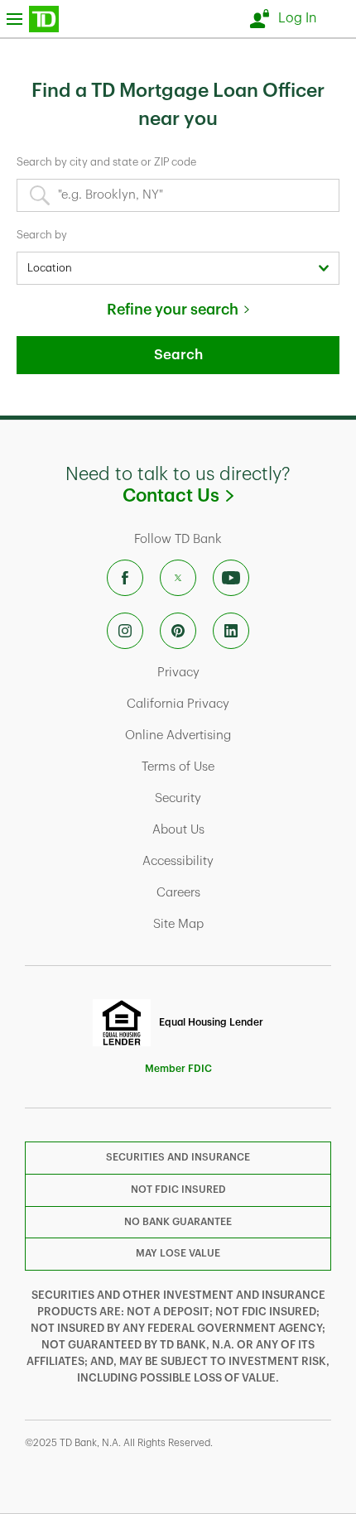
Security (243, 798)
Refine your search (172, 309)
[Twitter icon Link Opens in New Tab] (178, 578)
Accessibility (238, 861)
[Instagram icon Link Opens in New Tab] (125, 631)
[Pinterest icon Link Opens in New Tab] (178, 631)
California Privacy (231, 703)
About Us (243, 829)
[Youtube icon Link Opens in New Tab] (231, 578)
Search (178, 355)
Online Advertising (230, 735)
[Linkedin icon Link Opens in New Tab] (231, 631)
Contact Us (233, 495)
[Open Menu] (33, 18)
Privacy (243, 672)
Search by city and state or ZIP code (106, 161)
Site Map (243, 923)
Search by (42, 234)
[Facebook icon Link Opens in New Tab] (125, 578)
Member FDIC (178, 1069)
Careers (243, 892)
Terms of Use (238, 766)
